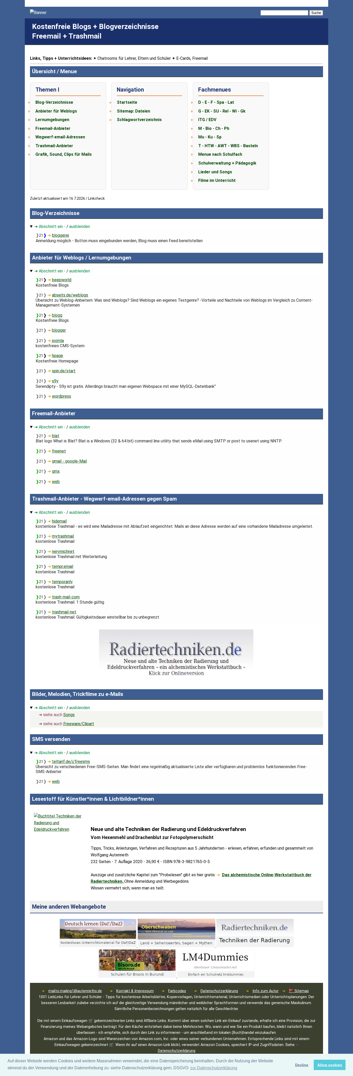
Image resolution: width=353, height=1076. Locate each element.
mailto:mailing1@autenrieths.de (75, 991)
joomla (58, 340)
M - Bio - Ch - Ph (213, 128)
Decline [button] (301, 1065)
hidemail (59, 521)
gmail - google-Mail (69, 461)
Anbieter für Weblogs (56, 111)
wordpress (61, 396)
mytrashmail (63, 536)
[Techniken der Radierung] (255, 945)
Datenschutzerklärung (219, 991)
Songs (69, 714)
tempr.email (62, 566)
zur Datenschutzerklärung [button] (213, 1068)
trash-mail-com (66, 597)
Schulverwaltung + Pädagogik (227, 163)
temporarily (62, 581)
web (56, 481)
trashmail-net (64, 612)
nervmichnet (63, 551)
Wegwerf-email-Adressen (60, 137)
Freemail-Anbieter (53, 128)
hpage (57, 355)
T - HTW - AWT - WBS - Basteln (228, 145)
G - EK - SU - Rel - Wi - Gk (221, 111)
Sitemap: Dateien (133, 111)
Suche (316, 13)
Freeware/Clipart (78, 723)
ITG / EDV (207, 119)
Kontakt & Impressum (135, 991)
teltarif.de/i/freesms (71, 761)
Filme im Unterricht (217, 180)
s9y (55, 381)
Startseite (127, 102)
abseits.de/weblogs (70, 295)
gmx (56, 471)
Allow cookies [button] (329, 1065)
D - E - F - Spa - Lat (216, 102)
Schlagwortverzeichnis (139, 119)
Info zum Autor (265, 991)
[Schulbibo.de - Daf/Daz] (98, 945)
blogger (59, 330)
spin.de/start (63, 370)
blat (55, 435)
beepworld (61, 279)
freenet (59, 451)
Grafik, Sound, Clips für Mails (63, 154)
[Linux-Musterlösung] (216, 976)
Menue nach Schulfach (220, 154)
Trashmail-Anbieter (54, 145)
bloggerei (60, 235)
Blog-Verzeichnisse (54, 102)
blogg (57, 315)
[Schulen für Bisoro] (137, 976)
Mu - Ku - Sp (209, 137)
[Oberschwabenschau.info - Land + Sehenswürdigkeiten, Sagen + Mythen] (177, 945)
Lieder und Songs (215, 171)
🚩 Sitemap (299, 991)
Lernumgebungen (52, 119)
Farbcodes (177, 991)
